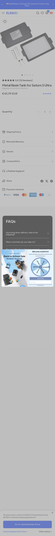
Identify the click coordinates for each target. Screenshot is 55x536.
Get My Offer (40, 278)
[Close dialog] (52, 251)
